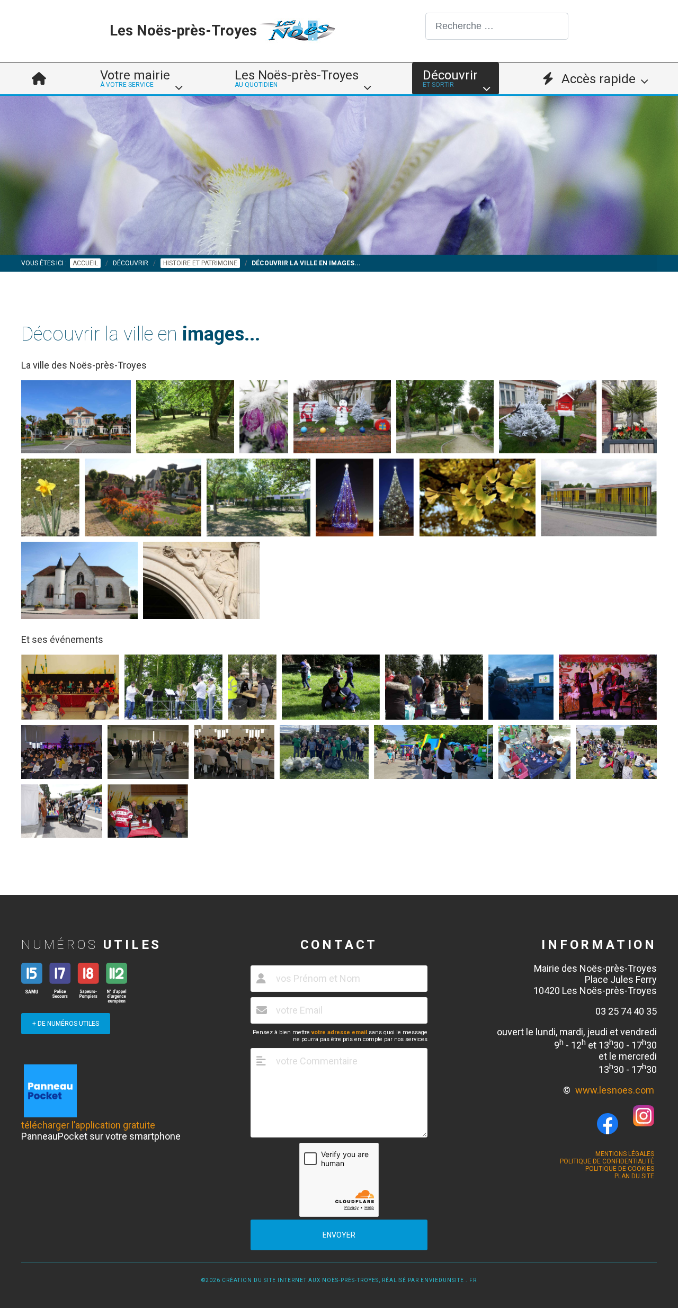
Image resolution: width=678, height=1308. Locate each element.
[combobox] (496, 26)
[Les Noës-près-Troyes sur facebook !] (607, 1124)
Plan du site (634, 1176)
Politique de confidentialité (607, 1161)
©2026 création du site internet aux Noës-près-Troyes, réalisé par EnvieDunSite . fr (339, 1280)
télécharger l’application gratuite (88, 1125)
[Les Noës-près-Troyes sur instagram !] (643, 1122)
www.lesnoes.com (614, 1090)
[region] (339, 175)
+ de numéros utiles (65, 1023)
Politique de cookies (619, 1168)
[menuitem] (39, 78)
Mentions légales (624, 1154)
